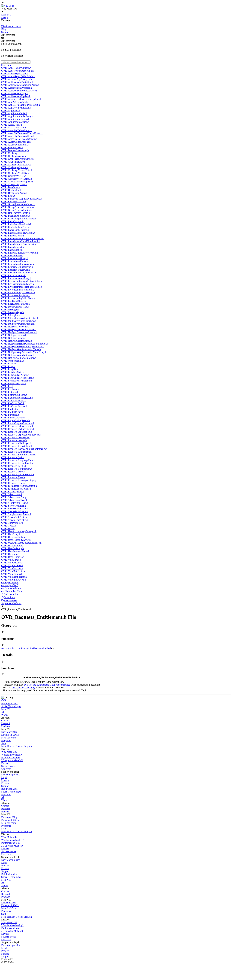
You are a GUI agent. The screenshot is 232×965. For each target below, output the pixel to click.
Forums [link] (5, 783)
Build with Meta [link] (9, 703)
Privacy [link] (5, 780)
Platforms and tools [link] (10, 757)
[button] (116, 2)
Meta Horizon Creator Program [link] (16, 746)
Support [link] (5, 786)
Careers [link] (5, 720)
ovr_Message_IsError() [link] (23, 687)
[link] (7, 5)
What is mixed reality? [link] (12, 754)
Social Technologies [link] (11, 706)
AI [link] (2, 712)
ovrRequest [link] (7, 648)
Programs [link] (6, 740)
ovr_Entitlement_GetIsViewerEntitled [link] (32, 648)
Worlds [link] (4, 715)
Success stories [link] (8, 766)
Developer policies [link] (10, 774)
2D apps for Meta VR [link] (12, 760)
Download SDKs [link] (10, 734)
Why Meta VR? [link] (9, 751)
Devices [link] (5, 763)
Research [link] (5, 723)
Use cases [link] (6, 769)
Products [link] (5, 726)
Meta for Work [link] (8, 737)
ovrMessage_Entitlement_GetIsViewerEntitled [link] (47, 684)
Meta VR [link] (6, 709)
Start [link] (3, 743)
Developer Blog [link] (9, 732)
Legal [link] (4, 777)
